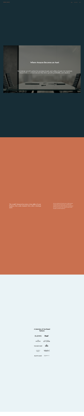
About (80, 2)
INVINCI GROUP (6, 2)
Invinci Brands (75, 2)
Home (71, 2)
